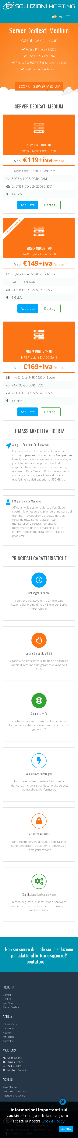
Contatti (17, 1070)
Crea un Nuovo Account (16, 1091)
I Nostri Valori (10, 1024)
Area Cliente (10, 1087)
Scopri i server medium (39, 86)
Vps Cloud (8, 1003)
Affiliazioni (8, 1036)
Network (7, 1032)
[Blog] (60, 17)
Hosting (7, 999)
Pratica (15, 1062)
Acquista (28, 205)
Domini (7, 994)
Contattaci (8, 1041)
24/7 (14, 1066)
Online (14, 1057)
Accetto (66, 1129)
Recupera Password (14, 1095)
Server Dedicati (11, 1007)
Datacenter (9, 1028)
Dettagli (50, 205)
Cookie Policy (53, 1121)
